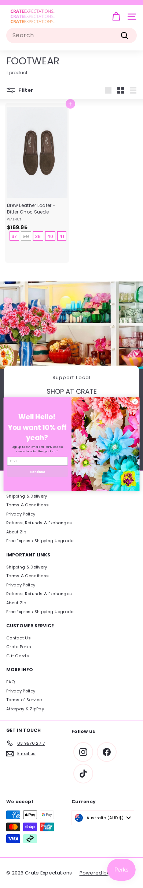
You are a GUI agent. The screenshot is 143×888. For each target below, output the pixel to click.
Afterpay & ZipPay (25, 709)
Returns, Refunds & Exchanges (39, 523)
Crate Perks (18, 647)
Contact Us (18, 638)
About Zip (16, 532)
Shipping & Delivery (26, 496)
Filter (25, 90)
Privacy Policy (20, 514)
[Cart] (116, 16)
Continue (37, 471)
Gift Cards (17, 656)
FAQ (10, 682)
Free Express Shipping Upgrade (40, 541)
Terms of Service (24, 700)
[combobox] (71, 35)
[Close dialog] (135, 401)
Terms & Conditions (27, 505)
